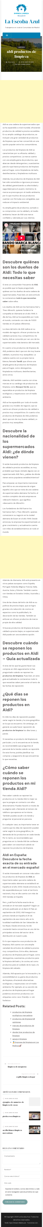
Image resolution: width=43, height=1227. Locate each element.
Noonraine (11, 62)
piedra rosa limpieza (11, 1116)
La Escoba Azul (22, 21)
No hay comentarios (22, 64)
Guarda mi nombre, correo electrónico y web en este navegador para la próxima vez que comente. (22, 1192)
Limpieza (21, 47)
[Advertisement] (21, 101)
